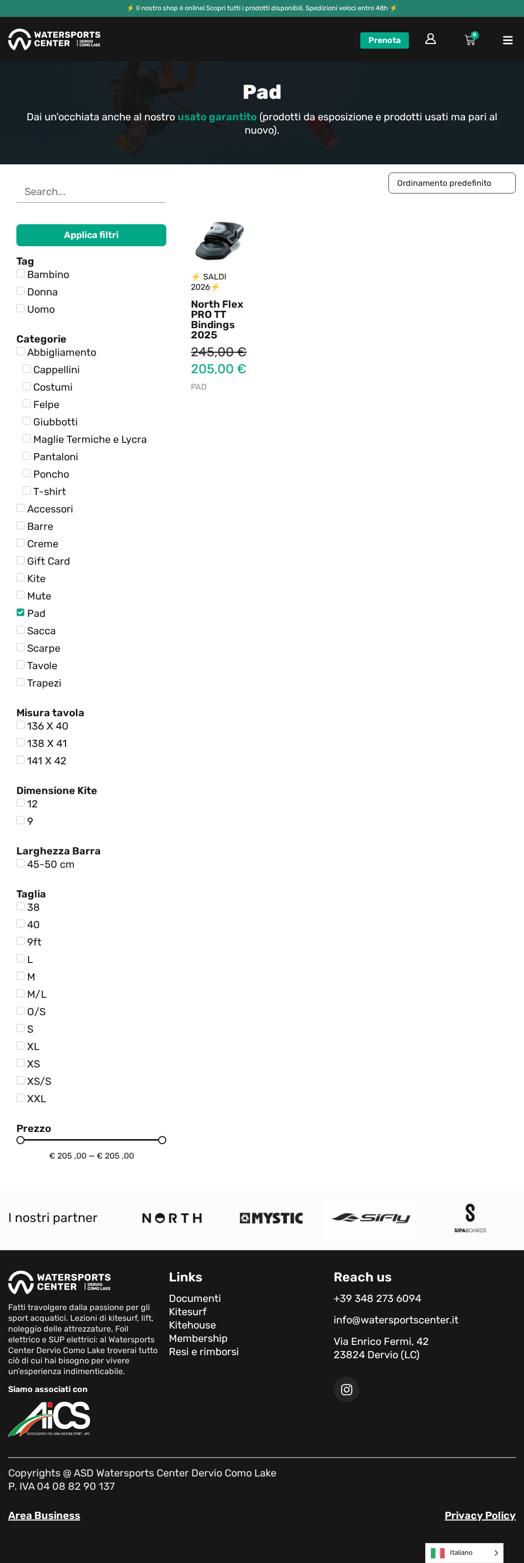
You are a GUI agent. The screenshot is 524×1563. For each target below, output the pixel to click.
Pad (199, 387)
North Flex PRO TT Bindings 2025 (217, 319)
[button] (508, 40)
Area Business (44, 1515)
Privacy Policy (480, 1515)
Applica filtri (91, 235)
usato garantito (217, 117)
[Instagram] (346, 1389)
